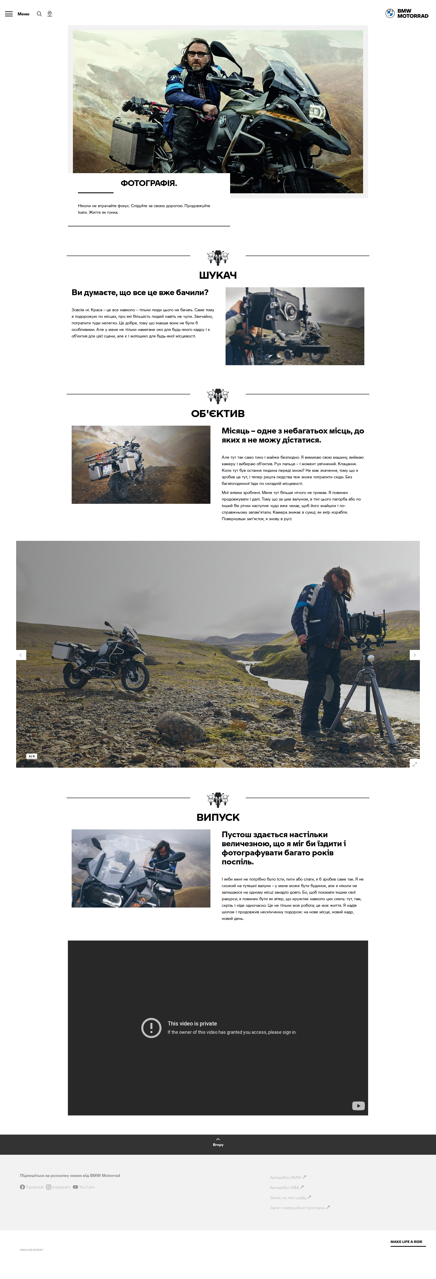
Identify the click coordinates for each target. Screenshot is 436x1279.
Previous (21, 655)
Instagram (61, 1187)
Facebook (35, 1187)
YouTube (87, 1187)
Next (415, 655)
